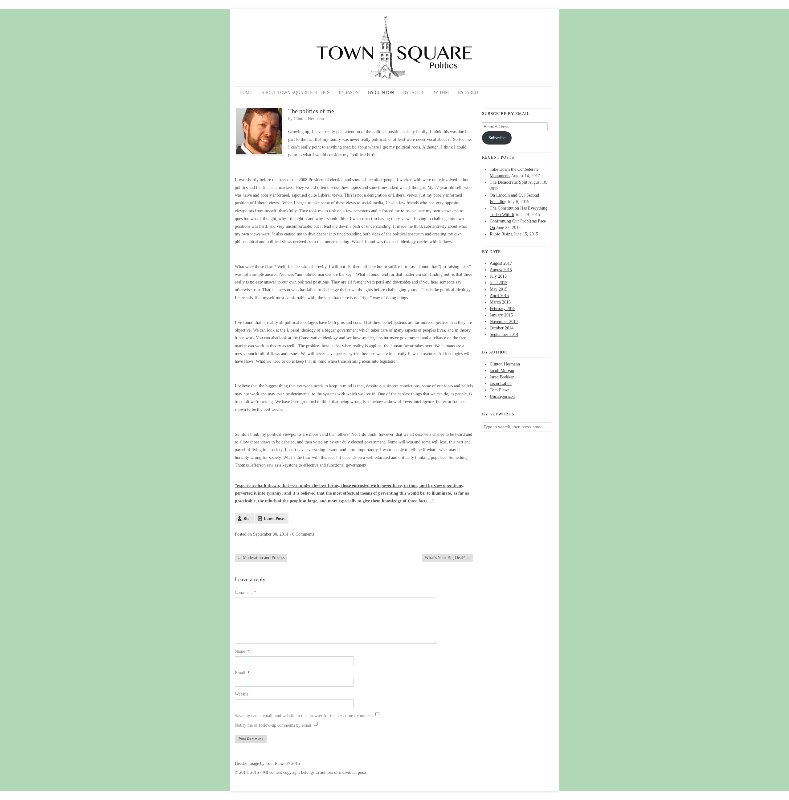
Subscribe (497, 138)
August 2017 (501, 263)
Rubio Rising (501, 234)
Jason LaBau (501, 383)
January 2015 (501, 315)
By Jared (468, 92)
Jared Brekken (502, 377)
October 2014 (501, 328)
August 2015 (501, 269)
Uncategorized (502, 396)
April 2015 (499, 295)
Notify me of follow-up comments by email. (274, 725)
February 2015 (502, 308)
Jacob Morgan (502, 370)
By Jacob (413, 92)
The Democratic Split (508, 182)
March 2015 (500, 302)
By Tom (440, 92)
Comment (245, 592)
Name (242, 651)
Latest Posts (274, 518)
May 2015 (498, 289)
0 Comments (303, 534)
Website (241, 694)
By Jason (349, 92)
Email (242, 673)
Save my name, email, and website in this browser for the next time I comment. (304, 715)
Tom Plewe (499, 390)
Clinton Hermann (309, 118)
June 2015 (498, 282)
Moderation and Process (260, 557)
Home (245, 92)
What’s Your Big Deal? (447, 557)
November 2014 (504, 321)
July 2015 (498, 276)
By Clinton (381, 92)
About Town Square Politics (295, 92)
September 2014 (504, 334)
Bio (246, 518)
